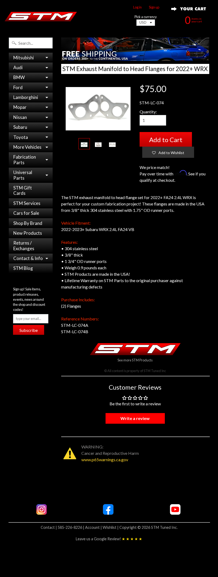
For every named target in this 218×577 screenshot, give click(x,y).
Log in (137, 7)
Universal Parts (22, 175)
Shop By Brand (27, 223)
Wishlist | (111, 527)
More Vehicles (27, 147)
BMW (19, 77)
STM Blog (23, 268)
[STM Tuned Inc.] (40, 16)
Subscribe (28, 330)
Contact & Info (28, 258)
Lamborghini (25, 97)
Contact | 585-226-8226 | (63, 527)
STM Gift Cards (22, 190)
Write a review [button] (135, 418)
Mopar (20, 107)
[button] (168, 152)
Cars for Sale (26, 213)
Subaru (20, 127)
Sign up (154, 7)
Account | (94, 527)
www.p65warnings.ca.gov (104, 459)
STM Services (26, 203)
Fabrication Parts (24, 159)
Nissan (20, 117)
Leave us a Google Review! (109, 539)
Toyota (20, 137)
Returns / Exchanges (23, 245)
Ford (18, 87)
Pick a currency (146, 17)
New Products (27, 233)
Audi (18, 67)
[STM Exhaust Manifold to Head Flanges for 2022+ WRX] (84, 143)
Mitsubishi (23, 57)
